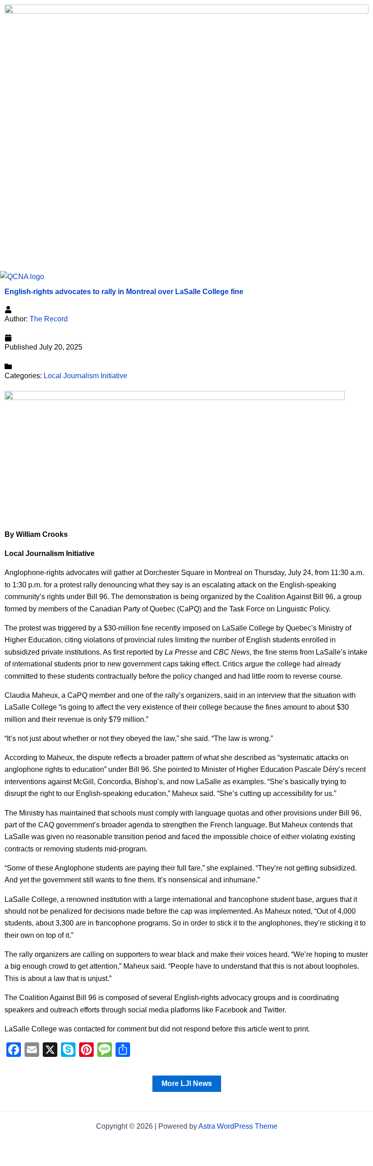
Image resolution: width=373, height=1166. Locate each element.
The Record (49, 319)
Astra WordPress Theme (237, 1126)
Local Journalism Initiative (85, 376)
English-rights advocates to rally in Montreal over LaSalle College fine (124, 291)
